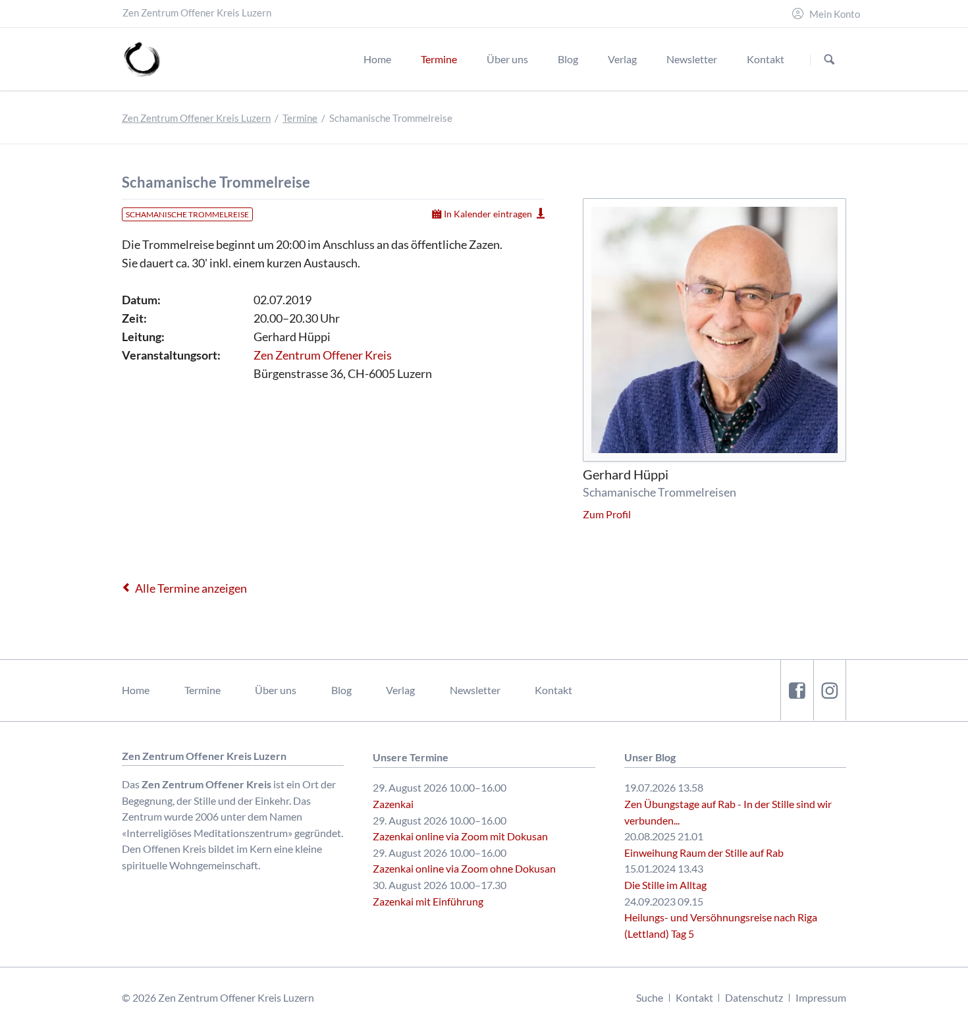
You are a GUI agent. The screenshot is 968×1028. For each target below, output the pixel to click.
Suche (649, 997)
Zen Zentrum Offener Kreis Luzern (196, 118)
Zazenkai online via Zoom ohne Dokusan (464, 868)
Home (135, 690)
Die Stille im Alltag (665, 885)
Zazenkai (393, 804)
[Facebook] (796, 690)
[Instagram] (829, 690)
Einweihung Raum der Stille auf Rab (704, 852)
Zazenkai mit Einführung (428, 901)
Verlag (400, 690)
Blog (341, 690)
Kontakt (553, 690)
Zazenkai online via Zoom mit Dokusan (460, 836)
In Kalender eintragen (488, 213)
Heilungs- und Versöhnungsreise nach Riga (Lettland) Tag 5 (720, 925)
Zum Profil (607, 514)
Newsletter (475, 690)
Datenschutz (754, 997)
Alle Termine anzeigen (191, 588)
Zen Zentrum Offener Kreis (323, 355)
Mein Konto (834, 14)
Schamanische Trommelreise (187, 214)
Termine (299, 118)
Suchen (829, 59)
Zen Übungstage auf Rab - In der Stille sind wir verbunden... (728, 812)
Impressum (820, 997)
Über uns (275, 690)
